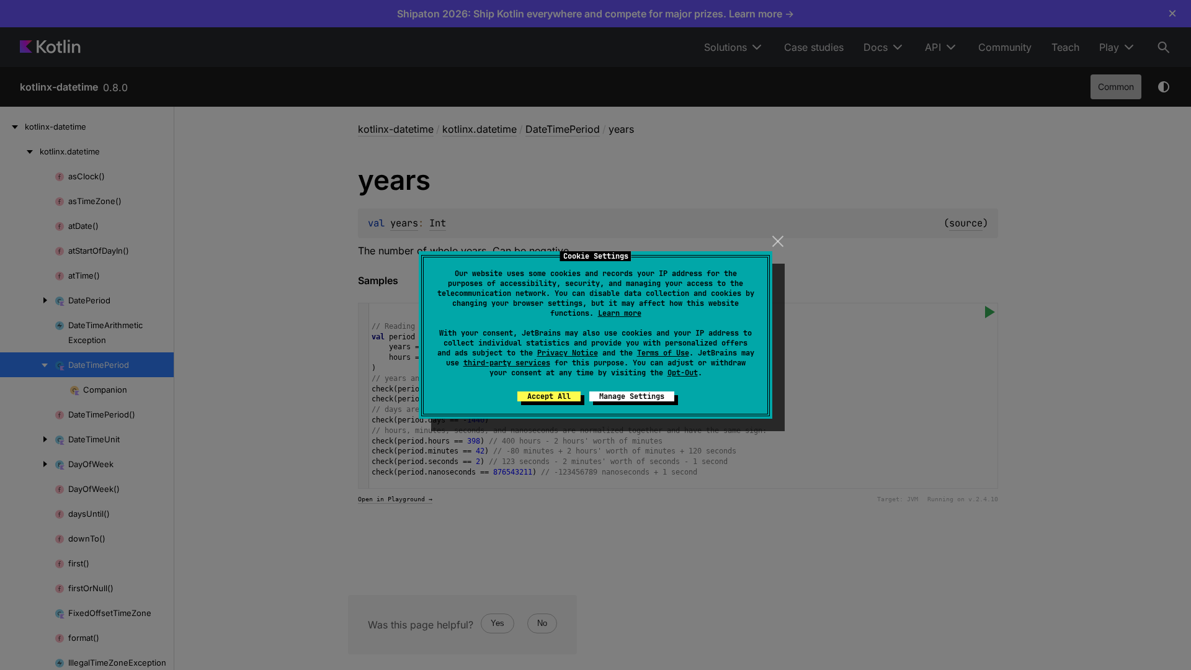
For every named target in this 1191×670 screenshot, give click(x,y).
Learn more (619, 313)
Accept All (549, 396)
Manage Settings (631, 396)
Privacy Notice (567, 353)
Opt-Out (682, 373)
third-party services (506, 363)
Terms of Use (663, 353)
